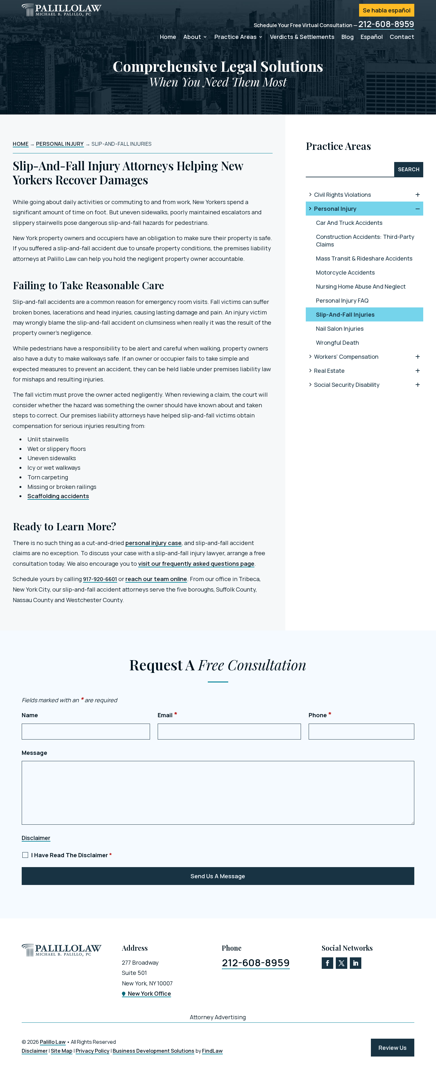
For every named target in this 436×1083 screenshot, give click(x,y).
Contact (402, 37)
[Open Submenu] (417, 195)
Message (34, 752)
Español (372, 37)
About (192, 37)
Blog (348, 37)
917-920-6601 (100, 579)
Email (167, 715)
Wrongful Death (337, 342)
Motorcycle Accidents (345, 272)
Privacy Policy (92, 1050)
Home (168, 37)
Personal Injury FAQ (342, 300)
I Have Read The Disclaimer (71, 855)
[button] (429, 1036)
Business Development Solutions (153, 1050)
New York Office (149, 993)
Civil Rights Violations (342, 194)
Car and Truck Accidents (349, 222)
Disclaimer (36, 838)
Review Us (393, 1047)
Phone (320, 715)
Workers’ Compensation (346, 356)
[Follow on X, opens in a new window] (341, 963)
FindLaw (212, 1050)
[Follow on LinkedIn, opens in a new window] (355, 963)
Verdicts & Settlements (302, 37)
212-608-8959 (386, 24)
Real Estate (329, 370)
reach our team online (156, 579)
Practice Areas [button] (235, 37)
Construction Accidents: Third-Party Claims (365, 240)
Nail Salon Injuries (340, 328)
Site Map (61, 1050)
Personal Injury (335, 208)
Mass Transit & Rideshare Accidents (364, 258)
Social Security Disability (347, 384)
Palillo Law (53, 1041)
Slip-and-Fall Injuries (345, 314)
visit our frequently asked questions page (196, 563)
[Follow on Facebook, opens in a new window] (327, 963)
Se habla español (386, 10)
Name (30, 715)
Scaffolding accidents (58, 496)
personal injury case (153, 543)
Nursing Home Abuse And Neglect (361, 286)
